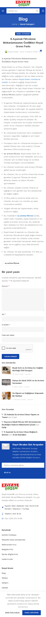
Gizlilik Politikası (9, 535)
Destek (5, 588)
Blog (4, 573)
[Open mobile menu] (3, 10)
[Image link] (10, 487)
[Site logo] (23, 3)
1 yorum (28, 374)
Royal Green (13, 52)
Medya (5, 578)
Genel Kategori (27, 24)
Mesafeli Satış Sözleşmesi (13, 540)
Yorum (5, 286)
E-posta (6, 325)
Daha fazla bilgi (12, 613)
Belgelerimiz (7, 549)
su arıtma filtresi (12, 263)
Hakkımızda (7, 559)
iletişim (5, 583)
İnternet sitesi (8, 335)
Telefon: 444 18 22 (13, 514)
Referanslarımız (9, 544)
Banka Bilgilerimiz (10, 554)
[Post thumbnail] (6, 371)
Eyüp (4, 427)
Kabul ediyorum (31, 613)
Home (14, 24)
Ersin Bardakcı (19, 435)
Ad (4, 314)
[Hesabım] (43, 10)
